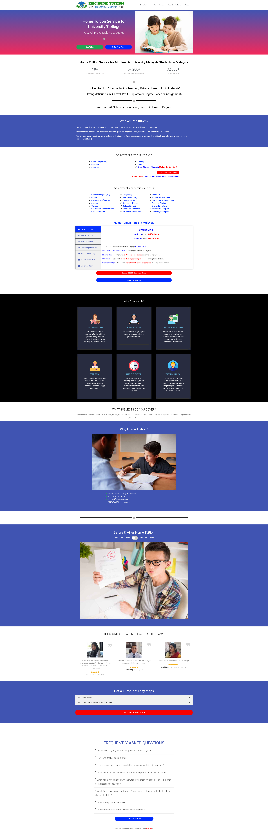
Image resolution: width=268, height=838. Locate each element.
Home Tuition (144, 5)
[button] (89, 47)
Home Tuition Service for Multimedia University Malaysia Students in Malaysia (134, 62)
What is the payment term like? (111, 802)
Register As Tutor (174, 5)
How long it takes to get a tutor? (112, 758)
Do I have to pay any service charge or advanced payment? (125, 750)
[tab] (134, 697)
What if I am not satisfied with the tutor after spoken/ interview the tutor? (131, 772)
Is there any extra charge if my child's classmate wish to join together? (130, 765)
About (187, 5)
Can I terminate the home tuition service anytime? (121, 809)
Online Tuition (159, 5)
